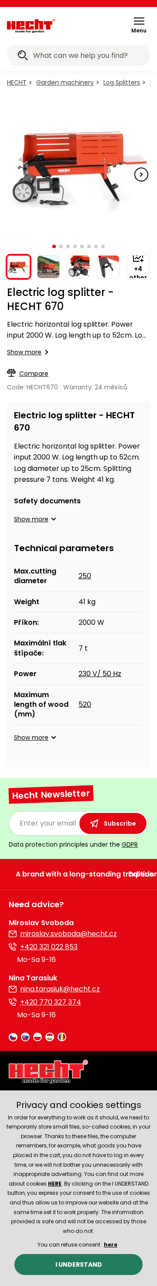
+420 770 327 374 (50, 1002)
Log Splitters (121, 82)
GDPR (130, 844)
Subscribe (120, 823)
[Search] (22, 56)
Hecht (17, 82)
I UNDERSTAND (78, 1264)
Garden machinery (65, 82)
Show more (24, 352)
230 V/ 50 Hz (99, 674)
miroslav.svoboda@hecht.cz (68, 934)
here (110, 1244)
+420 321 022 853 (49, 947)
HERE (54, 1183)
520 (84, 704)
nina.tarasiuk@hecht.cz (60, 989)
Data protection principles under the (73, 844)
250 (84, 576)
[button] (139, 25)
